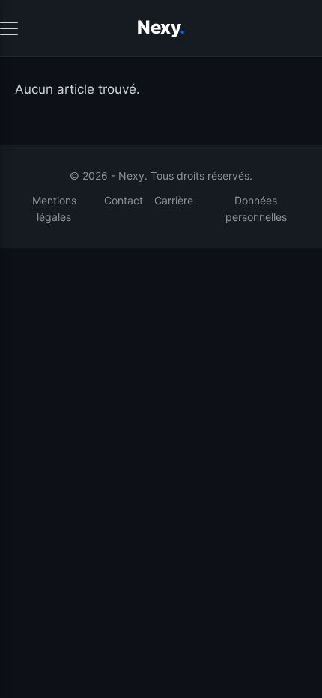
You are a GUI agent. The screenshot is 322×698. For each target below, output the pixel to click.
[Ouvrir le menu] (9, 28)
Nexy (161, 27)
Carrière (173, 200)
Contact (123, 200)
